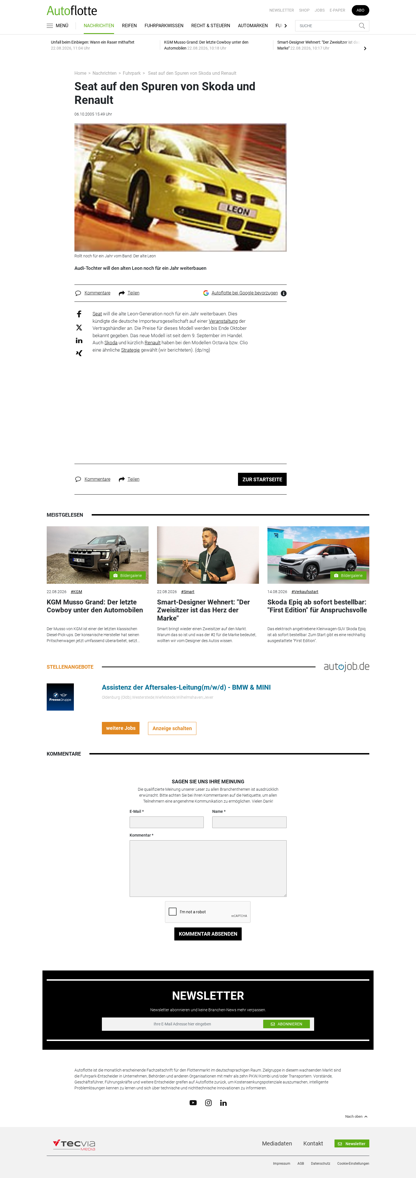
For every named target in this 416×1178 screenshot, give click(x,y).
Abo (360, 10)
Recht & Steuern (210, 25)
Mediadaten (277, 1143)
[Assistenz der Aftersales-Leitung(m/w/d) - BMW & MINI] (60, 696)
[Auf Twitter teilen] (79, 327)
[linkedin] (223, 1102)
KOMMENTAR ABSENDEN (208, 934)
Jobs (320, 10)
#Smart (187, 591)
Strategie (130, 350)
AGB (300, 1164)
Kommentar (140, 835)
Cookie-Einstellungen (353, 1164)
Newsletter (281, 10)
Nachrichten (99, 25)
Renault (152, 342)
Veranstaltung (223, 321)
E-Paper (337, 10)
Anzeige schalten (172, 728)
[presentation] (365, 48)
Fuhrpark (132, 73)
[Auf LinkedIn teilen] (79, 340)
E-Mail (135, 811)
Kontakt (313, 1143)
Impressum (281, 1164)
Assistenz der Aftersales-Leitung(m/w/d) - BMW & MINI (186, 687)
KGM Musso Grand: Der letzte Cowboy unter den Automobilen (95, 606)
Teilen (134, 293)
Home (80, 73)
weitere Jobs (121, 728)
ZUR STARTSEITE (262, 479)
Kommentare (97, 293)
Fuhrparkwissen (164, 25)
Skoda (110, 342)
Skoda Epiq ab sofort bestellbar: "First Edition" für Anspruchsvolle (317, 606)
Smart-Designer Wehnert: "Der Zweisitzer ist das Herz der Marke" (203, 610)
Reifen (129, 25)
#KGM (76, 591)
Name (217, 811)
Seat (97, 314)
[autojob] (346, 666)
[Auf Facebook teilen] (79, 313)
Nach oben (354, 1117)
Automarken (253, 25)
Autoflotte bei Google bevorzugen (245, 293)
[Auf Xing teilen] (79, 353)
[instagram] (208, 1102)
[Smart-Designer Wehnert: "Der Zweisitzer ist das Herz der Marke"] (208, 555)
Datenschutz (320, 1164)
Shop (304, 10)
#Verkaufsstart (304, 591)
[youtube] (193, 1102)
